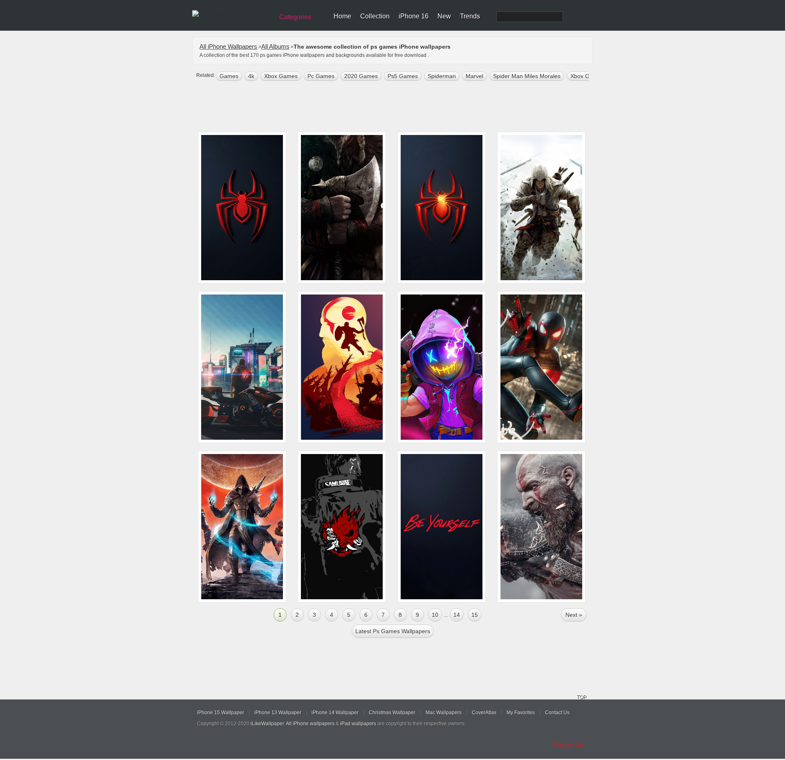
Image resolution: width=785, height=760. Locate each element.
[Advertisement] (398, 107)
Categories (295, 16)
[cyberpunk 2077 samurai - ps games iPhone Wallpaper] (342, 526)
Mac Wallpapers (444, 712)
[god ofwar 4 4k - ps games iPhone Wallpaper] (342, 367)
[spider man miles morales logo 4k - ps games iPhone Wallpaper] (242, 207)
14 (456, 615)
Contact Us (557, 712)
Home (342, 16)
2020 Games (361, 76)
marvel (474, 76)
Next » (573, 615)
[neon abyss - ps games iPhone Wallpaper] (441, 367)
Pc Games (320, 76)
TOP (581, 697)
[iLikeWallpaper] (232, 14)
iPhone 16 (413, 16)
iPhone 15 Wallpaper (220, 712)
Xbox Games (281, 76)
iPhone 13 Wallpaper (277, 712)
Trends (470, 16)
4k (251, 76)
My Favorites (521, 712)
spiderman (442, 76)
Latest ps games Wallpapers (392, 631)
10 (435, 615)
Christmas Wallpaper (392, 712)
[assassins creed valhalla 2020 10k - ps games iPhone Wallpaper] (342, 207)
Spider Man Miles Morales (527, 76)
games (229, 76)
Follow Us (568, 745)
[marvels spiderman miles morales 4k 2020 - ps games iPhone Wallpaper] (541, 367)
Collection (375, 16)
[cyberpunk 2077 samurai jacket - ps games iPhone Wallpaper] (242, 367)
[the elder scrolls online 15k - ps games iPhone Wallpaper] (242, 526)
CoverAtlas (484, 712)
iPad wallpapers (358, 723)
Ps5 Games (403, 76)
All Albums (275, 46)
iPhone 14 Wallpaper (335, 712)
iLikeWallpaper (267, 723)
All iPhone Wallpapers (228, 46)
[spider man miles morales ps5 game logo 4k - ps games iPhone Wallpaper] (441, 207)
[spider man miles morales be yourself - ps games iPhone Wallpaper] (441, 526)
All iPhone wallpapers (310, 723)
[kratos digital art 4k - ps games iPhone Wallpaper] (541, 526)
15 (474, 615)
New (444, 16)
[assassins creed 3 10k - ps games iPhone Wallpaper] (541, 207)
